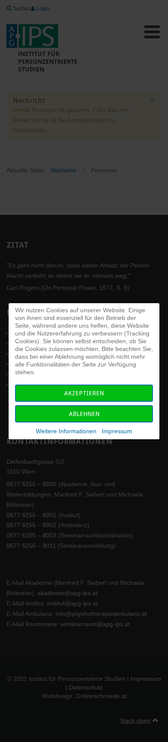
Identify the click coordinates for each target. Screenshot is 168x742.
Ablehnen (84, 413)
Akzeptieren (84, 393)
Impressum (117, 431)
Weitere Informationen (66, 431)
